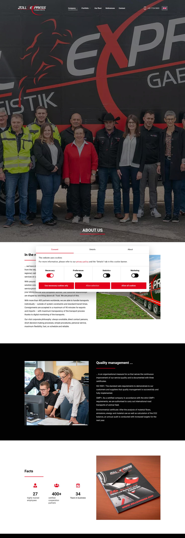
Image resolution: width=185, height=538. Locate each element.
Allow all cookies (129, 286)
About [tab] (130, 249)
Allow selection (92, 286)
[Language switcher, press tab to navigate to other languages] (164, 8)
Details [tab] (92, 249)
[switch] (78, 276)
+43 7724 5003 (153, 8)
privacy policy (82, 262)
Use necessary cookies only (56, 286)
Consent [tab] (54, 249)
